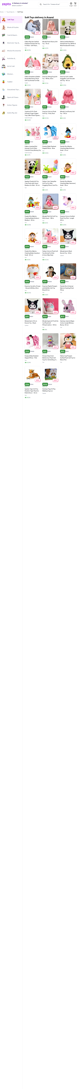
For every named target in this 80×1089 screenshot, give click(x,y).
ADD (37, 33)
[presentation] (5, 12)
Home (2, 12)
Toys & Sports (10, 12)
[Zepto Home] (6, 4)
